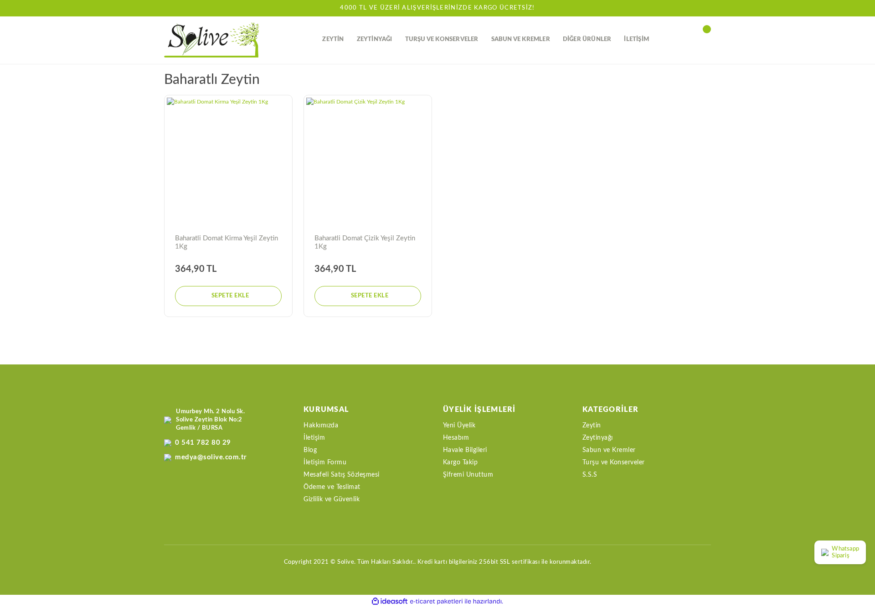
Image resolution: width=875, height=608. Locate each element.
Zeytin (591, 425)
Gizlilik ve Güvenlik (332, 499)
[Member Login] (686, 40)
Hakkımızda (321, 425)
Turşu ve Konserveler (613, 462)
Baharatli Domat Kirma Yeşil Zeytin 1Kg (226, 242)
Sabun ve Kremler (609, 450)
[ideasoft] (389, 601)
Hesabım (456, 438)
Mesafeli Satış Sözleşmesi (342, 475)
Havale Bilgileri (465, 450)
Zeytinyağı (597, 438)
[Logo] (211, 39)
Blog (310, 450)
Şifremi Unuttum (468, 475)
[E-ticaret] (436, 602)
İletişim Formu (325, 462)
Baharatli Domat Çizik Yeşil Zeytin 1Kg (364, 242)
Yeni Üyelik (459, 425)
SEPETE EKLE (230, 296)
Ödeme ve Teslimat (332, 487)
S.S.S (589, 475)
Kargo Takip (460, 462)
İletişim (314, 438)
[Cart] (706, 39)
